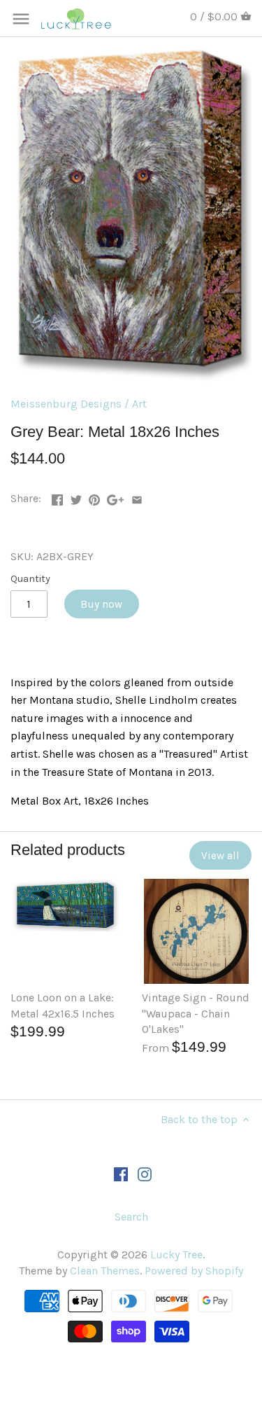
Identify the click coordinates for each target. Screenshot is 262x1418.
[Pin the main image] (94, 496)
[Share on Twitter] (76, 496)
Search (131, 1216)
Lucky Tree (176, 1254)
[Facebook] (121, 1173)
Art (139, 403)
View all (220, 855)
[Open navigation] (20, 18)
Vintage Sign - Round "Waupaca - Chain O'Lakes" (195, 1013)
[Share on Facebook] (57, 496)
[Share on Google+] (115, 496)
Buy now (101, 604)
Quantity (30, 579)
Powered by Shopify (194, 1270)
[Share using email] (137, 496)
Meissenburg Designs (66, 403)
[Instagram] (145, 1173)
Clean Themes (105, 1270)
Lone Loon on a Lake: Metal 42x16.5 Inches (62, 1005)
